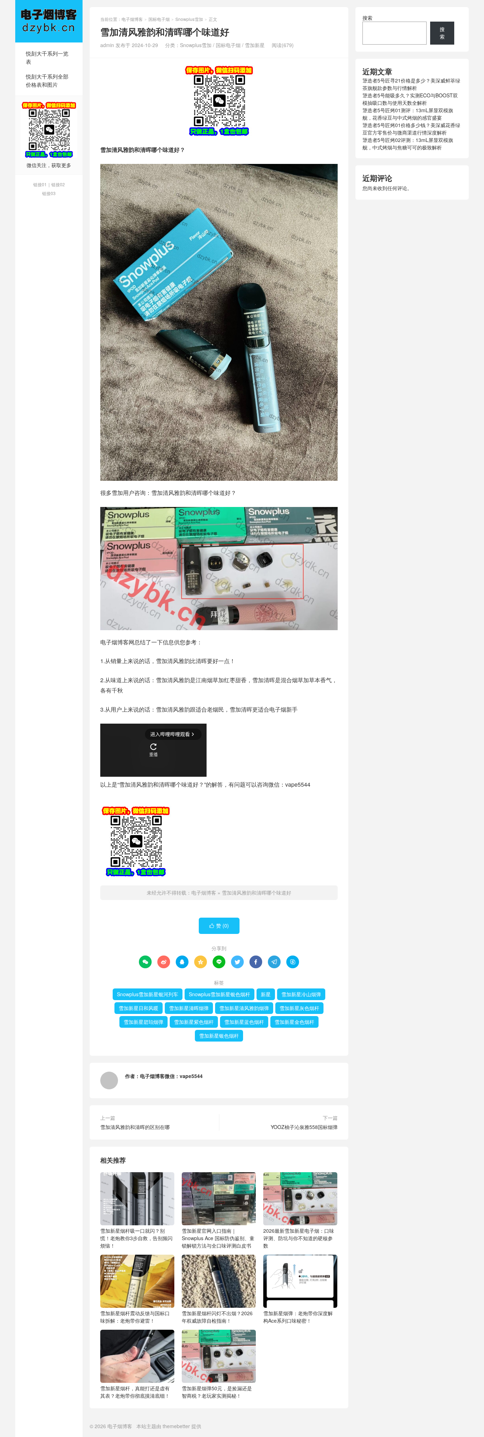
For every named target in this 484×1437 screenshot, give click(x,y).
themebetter (176, 1426)
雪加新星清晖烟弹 (189, 1007)
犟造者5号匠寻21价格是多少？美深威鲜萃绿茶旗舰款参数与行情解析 (411, 84)
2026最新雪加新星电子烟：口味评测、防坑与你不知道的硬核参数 (298, 1238)
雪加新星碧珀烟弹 (143, 1021)
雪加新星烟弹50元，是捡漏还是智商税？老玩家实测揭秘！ (217, 1392)
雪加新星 (255, 45)
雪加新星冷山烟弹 (301, 994)
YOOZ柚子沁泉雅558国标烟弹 (304, 1126)
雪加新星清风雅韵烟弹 (244, 1007)
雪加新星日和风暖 (138, 1007)
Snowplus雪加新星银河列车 (147, 994)
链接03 (49, 193)
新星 (266, 994)
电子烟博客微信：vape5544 (171, 1075)
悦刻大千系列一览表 (47, 57)
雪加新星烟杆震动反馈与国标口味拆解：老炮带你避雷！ (135, 1317)
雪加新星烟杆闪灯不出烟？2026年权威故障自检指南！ (217, 1317)
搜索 (367, 17)
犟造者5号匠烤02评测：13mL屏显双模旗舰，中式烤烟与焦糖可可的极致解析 (407, 143)
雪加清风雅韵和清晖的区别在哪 (135, 1126)
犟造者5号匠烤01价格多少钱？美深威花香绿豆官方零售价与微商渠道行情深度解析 (411, 128)
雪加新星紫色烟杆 (194, 1021)
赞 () (219, 925)
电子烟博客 (49, 21)
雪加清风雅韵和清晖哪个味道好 (256, 892)
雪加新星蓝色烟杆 (244, 1021)
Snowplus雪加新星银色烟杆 (219, 994)
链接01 (40, 184)
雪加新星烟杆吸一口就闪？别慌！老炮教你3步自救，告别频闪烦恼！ (136, 1238)
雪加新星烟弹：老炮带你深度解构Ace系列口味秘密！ (298, 1317)
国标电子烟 (159, 19)
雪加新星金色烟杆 (294, 1021)
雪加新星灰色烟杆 (299, 1007)
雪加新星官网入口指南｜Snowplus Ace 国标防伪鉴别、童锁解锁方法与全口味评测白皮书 (218, 1238)
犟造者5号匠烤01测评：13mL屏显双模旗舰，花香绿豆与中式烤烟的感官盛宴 (407, 114)
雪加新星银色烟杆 (219, 1035)
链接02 (58, 184)
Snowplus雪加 (189, 19)
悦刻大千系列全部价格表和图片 (47, 80)
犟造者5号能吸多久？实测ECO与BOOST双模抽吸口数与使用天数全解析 (410, 99)
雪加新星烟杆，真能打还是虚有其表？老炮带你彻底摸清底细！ (135, 1392)
